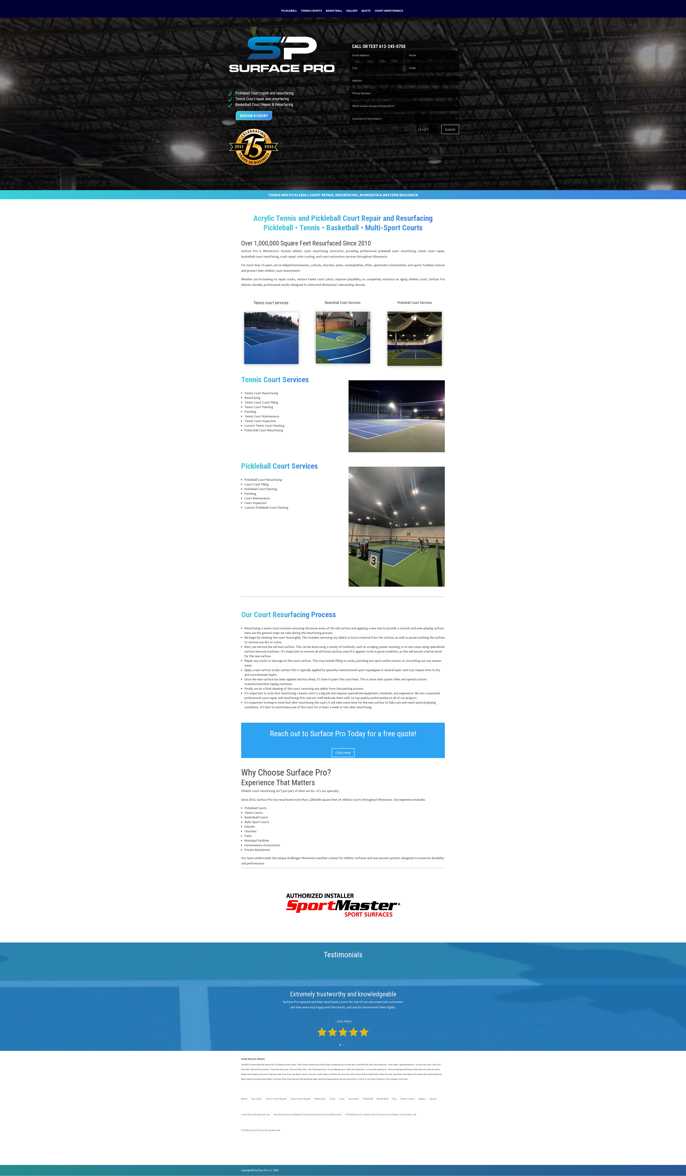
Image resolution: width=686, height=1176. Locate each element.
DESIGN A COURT (254, 115)
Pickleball (289, 10)
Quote (366, 10)
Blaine (244, 1098)
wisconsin (353, 1098)
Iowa (341, 1098)
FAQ (394, 1098)
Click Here (343, 752)
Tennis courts (311, 10)
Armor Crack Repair (276, 1098)
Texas (332, 1098)
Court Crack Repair (300, 1098)
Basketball (334, 10)
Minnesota (319, 1098)
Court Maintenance (389, 10)
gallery (351, 10)
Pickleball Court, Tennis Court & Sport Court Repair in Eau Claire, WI (381, 1114)
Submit (450, 129)
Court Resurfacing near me (255, 1114)
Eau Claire (257, 1098)
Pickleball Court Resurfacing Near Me (260, 1130)
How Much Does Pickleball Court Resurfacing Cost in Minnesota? (308, 1114)
